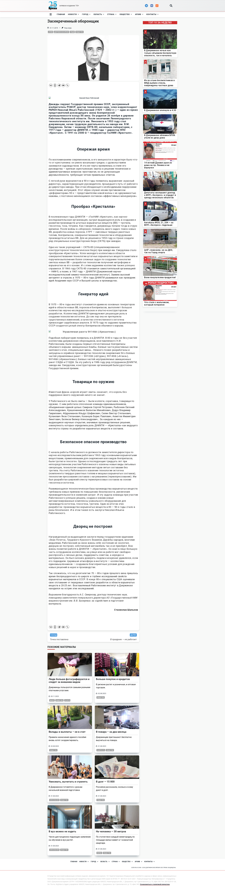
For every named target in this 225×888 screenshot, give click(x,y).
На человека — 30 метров (111, 831)
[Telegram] (59, 85)
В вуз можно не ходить (62, 831)
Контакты (151, 14)
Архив (138, 14)
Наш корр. (68, 28)
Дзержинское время (61, 32)
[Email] (63, 85)
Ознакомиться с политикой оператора (155, 884)
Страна (110, 14)
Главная (61, 14)
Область (97, 14)
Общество (125, 14)
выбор (52, 700)
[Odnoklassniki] (55, 85)
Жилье (99, 853)
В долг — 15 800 (105, 781)
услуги (67, 700)
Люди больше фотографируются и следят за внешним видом (69, 680)
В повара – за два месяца (111, 731)
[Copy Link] (67, 85)
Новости (72, 14)
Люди (72, 32)
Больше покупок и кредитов (113, 679)
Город (85, 14)
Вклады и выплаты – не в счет (67, 731)
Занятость (101, 750)
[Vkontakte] (51, 85)
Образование (54, 800)
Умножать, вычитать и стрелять (68, 781)
